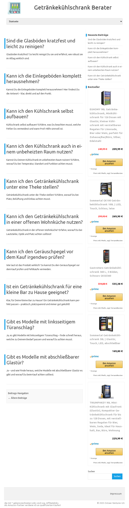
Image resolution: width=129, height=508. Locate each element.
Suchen (91, 471)
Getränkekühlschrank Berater (73, 7)
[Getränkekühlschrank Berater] (12, 14)
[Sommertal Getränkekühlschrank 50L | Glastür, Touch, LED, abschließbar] (106, 324)
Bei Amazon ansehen (109, 162)
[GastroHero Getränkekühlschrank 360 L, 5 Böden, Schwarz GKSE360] (106, 256)
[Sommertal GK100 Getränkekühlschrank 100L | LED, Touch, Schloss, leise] (106, 189)
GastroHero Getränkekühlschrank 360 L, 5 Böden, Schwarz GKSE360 (106, 271)
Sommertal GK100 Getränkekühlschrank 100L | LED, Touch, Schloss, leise (105, 204)
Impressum (116, 493)
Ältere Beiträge (17, 398)
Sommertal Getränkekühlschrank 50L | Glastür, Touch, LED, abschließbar (105, 339)
